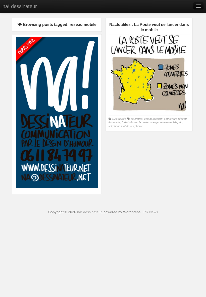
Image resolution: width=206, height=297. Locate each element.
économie (114, 122)
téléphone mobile (119, 126)
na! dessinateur (20, 6)
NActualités (119, 118)
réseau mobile (168, 122)
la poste (143, 122)
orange (154, 122)
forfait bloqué (129, 122)
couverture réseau (175, 118)
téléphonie (136, 126)
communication (153, 118)
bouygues (137, 118)
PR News (150, 212)
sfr (180, 122)
